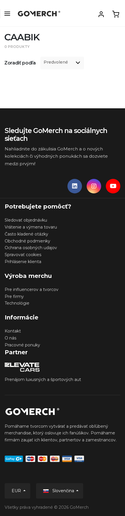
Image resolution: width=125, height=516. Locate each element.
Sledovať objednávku (26, 220)
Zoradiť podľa (20, 63)
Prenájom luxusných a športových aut (43, 379)
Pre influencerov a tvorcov (31, 289)
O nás (10, 338)
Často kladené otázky (26, 234)
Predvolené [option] (56, 62)
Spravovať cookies (23, 254)
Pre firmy (14, 296)
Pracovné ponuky (22, 345)
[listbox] (62, 63)
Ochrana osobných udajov (31, 247)
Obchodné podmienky (27, 241)
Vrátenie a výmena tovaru (31, 227)
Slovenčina (63, 490)
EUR (17, 490)
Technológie (17, 303)
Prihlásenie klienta (23, 261)
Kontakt (13, 331)
